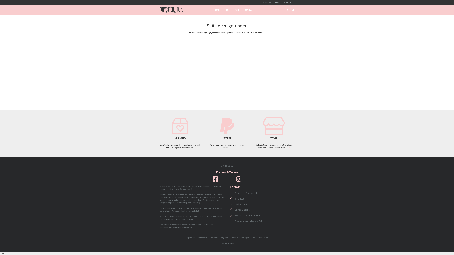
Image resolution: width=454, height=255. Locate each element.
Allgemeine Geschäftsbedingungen (235, 237)
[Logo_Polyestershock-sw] (171, 10)
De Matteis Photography (247, 193)
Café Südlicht (241, 204)
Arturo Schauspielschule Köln (249, 220)
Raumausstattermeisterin (247, 215)
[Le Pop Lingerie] (232, 210)
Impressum (190, 237)
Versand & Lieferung (260, 237)
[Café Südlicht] (232, 204)
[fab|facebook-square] (215, 179)
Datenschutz (203, 237)
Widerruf (214, 237)
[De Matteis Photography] (232, 193)
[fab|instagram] (238, 179)
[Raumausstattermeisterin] (232, 215)
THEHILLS (239, 198)
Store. (288, 147)
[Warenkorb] (288, 10)
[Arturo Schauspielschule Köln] (232, 221)
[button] (293, 10)
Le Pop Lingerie (242, 209)
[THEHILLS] (232, 199)
